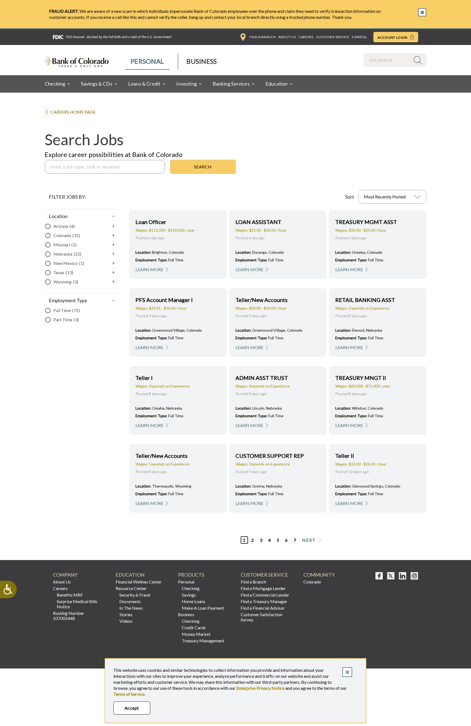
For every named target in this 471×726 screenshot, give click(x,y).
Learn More (149, 269)
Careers (305, 37)
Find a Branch (262, 37)
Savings (189, 594)
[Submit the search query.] (202, 167)
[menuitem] (147, 61)
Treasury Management (203, 640)
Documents (130, 601)
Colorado (312, 581)
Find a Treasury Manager (264, 601)
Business (201, 61)
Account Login (393, 37)
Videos (125, 621)
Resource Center (131, 588)
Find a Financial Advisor (263, 607)
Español (359, 37)
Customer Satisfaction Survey (261, 617)
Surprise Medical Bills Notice (77, 604)
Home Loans (193, 601)
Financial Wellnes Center (139, 581)
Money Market (196, 634)
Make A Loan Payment (203, 607)
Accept (132, 707)
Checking (191, 588)
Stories (125, 614)
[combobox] (388, 59)
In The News (131, 607)
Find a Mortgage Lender (263, 588)
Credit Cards (194, 627)
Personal (147, 61)
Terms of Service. (129, 694)
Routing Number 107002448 (68, 615)
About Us (287, 37)
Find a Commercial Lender (265, 594)
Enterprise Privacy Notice (260, 688)
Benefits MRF (70, 594)
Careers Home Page (73, 111)
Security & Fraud (134, 594)
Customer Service (332, 37)
